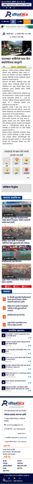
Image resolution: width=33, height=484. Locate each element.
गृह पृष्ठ (5, 461)
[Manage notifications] (4, 479)
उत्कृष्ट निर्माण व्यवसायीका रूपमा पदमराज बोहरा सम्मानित (17, 323)
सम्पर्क (4, 468)
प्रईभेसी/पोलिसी (7, 466)
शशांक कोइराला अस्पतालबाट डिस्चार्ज (16, 381)
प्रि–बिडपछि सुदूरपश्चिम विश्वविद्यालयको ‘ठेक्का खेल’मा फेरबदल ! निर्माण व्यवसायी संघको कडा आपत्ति (19, 299)
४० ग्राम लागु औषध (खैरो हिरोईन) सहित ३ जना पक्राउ (18, 351)
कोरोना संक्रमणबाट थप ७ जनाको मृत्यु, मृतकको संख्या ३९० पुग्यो (18, 374)
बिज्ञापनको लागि (22, 466)
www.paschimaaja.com (16, 407)
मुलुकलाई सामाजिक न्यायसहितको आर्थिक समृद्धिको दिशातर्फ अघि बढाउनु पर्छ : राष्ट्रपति (17, 388)
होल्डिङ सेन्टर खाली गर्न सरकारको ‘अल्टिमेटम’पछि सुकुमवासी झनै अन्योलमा (17, 308)
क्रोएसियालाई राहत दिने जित (16, 315)
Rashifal (20, 4)
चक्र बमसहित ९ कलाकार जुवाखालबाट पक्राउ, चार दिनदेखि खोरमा (18, 335)
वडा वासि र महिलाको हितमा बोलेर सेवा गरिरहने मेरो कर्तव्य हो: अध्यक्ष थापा (18, 366)
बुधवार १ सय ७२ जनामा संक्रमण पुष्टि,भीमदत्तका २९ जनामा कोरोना (18, 358)
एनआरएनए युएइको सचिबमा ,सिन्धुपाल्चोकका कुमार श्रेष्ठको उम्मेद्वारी (18, 343)
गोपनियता (20, 463)
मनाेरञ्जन (5, 463)
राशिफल (27, 4)
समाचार (19, 461)
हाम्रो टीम (19, 468)
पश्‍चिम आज (9, 34)
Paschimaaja (12, 4)
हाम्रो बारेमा (6, 471)
